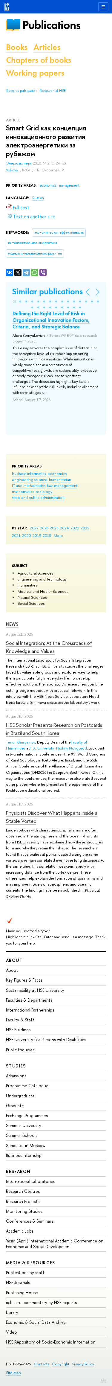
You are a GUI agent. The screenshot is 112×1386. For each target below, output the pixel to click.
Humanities (27, 585)
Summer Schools (21, 1135)
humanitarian (60, 479)
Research (18, 1171)
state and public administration (38, 497)
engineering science (29, 479)
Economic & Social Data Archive (36, 1322)
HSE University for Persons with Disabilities (46, 1039)
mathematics (23, 491)
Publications (51, 25)
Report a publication (21, 90)
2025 (54, 528)
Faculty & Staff (20, 1020)
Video (11, 1332)
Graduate (15, 1105)
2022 (85, 528)
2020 (26, 535)
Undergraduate (20, 1096)
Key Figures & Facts (24, 980)
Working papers (35, 73)
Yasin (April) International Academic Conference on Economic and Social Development (54, 1243)
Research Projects (22, 1201)
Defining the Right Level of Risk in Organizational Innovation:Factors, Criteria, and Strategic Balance (51, 320)
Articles (46, 47)
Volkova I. (13, 170)
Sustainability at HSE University (35, 990)
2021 (16, 535)
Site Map (13, 1372)
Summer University (23, 1125)
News (12, 624)
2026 (44, 528)
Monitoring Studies (24, 1211)
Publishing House (22, 1292)
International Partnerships (30, 1010)
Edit (103, 1380)
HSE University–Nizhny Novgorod (58, 748)
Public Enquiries (20, 1050)
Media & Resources (30, 1262)
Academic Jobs (19, 1231)
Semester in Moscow (25, 1145)
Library (12, 1312)
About (14, 960)
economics (57, 473)
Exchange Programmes (27, 1115)
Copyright (60, 1364)
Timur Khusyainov (20, 742)
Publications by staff (25, 1272)
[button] (14, 301)
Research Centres (23, 1191)
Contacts (41, 1364)
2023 (74, 528)
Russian (38, 198)
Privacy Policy (83, 1364)
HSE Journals (18, 1282)
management (65, 485)
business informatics (29, 473)
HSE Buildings (18, 1029)
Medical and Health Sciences (43, 591)
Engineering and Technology (42, 579)
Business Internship (24, 1155)
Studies (16, 1066)
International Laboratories (30, 1181)
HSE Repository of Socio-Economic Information (51, 1342)
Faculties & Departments (29, 1000)
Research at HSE (53, 90)
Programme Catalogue (27, 1085)
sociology (44, 491)
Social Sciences (31, 603)
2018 (47, 535)
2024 (64, 528)
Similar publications (47, 291)
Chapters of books (38, 60)
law (50, 485)
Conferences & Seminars (29, 1221)
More (58, 535)
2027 (34, 528)
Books (16, 47)
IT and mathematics (28, 485)
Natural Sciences (32, 597)
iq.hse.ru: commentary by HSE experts (41, 1302)
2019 (37, 535)
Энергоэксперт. (19, 163)
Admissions (16, 1076)
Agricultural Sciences (35, 573)
